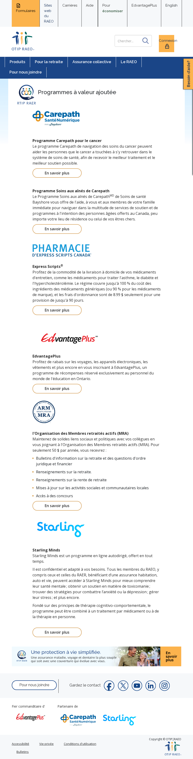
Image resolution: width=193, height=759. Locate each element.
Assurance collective (91, 62)
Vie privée (46, 744)
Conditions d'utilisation (80, 744)
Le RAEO (129, 62)
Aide (89, 5)
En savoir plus (57, 173)
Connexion (166, 41)
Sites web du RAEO (49, 13)
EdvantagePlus (144, 5)
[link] (96, 656)
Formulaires (25, 11)
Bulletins (22, 752)
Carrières (69, 5)
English (171, 5)
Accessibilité (20, 744)
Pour (112, 8)
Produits (17, 62)
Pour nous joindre (25, 72)
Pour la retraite (49, 62)
